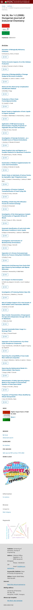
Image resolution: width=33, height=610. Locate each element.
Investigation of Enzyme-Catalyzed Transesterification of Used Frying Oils (14, 190)
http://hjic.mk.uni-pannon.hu (16, 584)
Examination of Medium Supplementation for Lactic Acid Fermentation (16, 163)
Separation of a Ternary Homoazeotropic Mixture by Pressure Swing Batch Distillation (16, 254)
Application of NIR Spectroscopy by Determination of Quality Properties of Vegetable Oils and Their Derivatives (14, 125)
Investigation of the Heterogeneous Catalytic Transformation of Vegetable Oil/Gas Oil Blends (16, 216)
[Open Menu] (2, 2)
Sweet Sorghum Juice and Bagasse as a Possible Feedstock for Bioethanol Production (16, 151)
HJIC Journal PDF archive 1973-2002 (13, 453)
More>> (13, 417)
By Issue (5, 435)
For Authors (6, 445)
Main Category (7, 512)
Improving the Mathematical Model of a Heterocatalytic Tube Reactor (14, 369)
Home (3, 6)
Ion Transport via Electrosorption (12, 280)
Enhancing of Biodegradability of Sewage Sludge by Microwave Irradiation (15, 75)
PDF (5, 57)
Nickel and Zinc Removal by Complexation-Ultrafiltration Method (15, 87)
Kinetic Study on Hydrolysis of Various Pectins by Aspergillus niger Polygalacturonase (16, 176)
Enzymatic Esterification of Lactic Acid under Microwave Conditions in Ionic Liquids (16, 229)
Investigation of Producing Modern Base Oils (16, 292)
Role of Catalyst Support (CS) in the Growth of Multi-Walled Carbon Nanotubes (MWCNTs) (16, 303)
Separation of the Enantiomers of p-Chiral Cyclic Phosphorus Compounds (15, 342)
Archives (9, 6)
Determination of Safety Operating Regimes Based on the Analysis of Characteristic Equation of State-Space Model (16, 382)
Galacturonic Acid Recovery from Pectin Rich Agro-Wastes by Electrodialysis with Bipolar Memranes (16, 267)
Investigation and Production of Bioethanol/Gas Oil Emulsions (12, 241)
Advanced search (8, 438)
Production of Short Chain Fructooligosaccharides (10, 100)
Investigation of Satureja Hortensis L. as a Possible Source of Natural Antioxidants (15, 139)
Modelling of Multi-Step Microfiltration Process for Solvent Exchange (14, 202)
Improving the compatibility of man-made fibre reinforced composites (15, 357)
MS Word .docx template (14, 600)
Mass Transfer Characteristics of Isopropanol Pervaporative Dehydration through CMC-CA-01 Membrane (16, 316)
